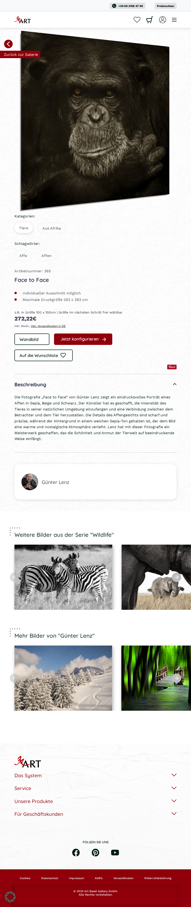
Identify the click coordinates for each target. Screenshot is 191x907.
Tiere (23, 227)
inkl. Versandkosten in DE (48, 326)
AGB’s (98, 878)
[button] (10, 897)
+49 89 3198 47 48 (130, 6)
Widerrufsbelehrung (157, 878)
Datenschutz (49, 878)
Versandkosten (123, 878)
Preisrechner (165, 6)
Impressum (76, 878)
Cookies (25, 878)
